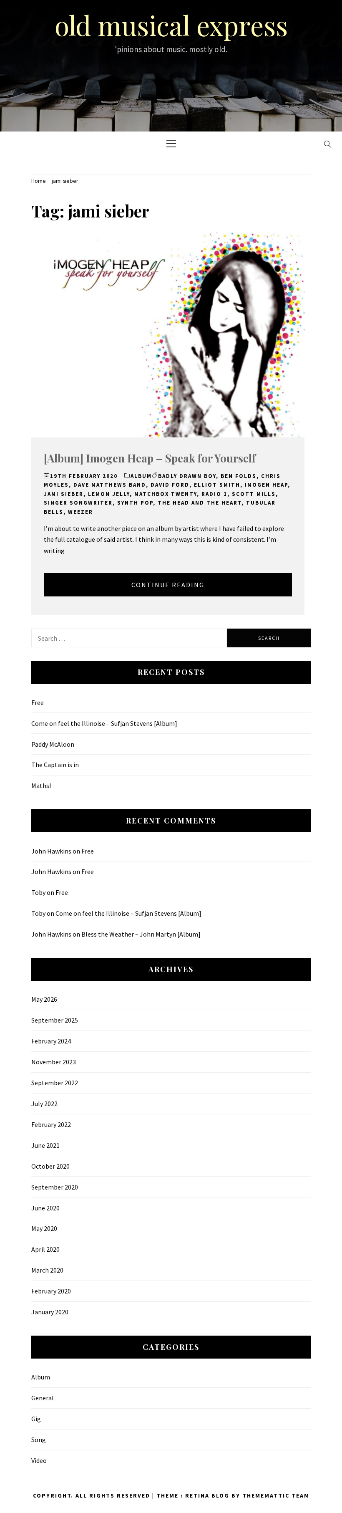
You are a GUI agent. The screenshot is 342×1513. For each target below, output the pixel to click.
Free (37, 702)
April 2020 (45, 1249)
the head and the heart (199, 502)
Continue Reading (167, 585)
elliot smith (217, 484)
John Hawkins (51, 851)
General (42, 1398)
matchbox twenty (165, 494)
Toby (38, 892)
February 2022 (51, 1124)
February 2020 (51, 1291)
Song (38, 1439)
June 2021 (45, 1145)
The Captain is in (55, 764)
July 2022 (44, 1103)
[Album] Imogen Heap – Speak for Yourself (150, 458)
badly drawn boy (187, 476)
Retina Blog (207, 1495)
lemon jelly (109, 494)
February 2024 (51, 1041)
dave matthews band (109, 484)
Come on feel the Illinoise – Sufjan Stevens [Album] (104, 723)
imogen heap (266, 484)
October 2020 (50, 1166)
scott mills (254, 494)
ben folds (238, 476)
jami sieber (63, 494)
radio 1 (214, 494)
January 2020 (49, 1312)
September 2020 (54, 1187)
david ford (170, 484)
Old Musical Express (171, 25)
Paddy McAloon (52, 744)
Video (39, 1460)
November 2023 (53, 1062)
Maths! (41, 785)
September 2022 (54, 1083)
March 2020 (47, 1270)
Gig (36, 1418)
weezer (80, 511)
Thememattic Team (275, 1495)
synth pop (135, 502)
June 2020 (45, 1208)
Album (141, 476)
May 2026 (44, 999)
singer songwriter (78, 502)
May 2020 (44, 1228)
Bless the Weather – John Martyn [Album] (141, 934)
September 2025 (54, 1020)
